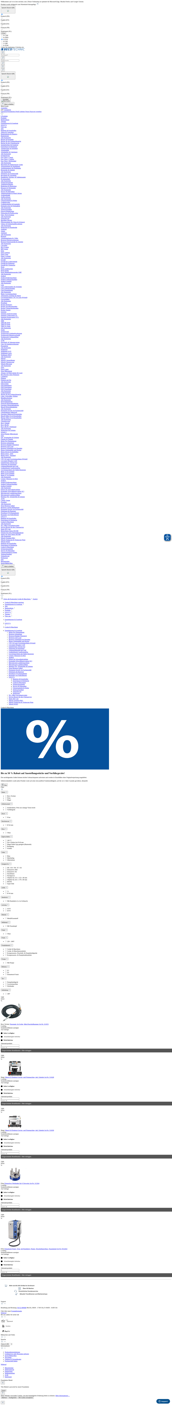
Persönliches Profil (13, 111)
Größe (4, 887)
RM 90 (9, 882)
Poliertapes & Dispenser (16, 672)
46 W (9, 911)
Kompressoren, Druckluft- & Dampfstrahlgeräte (22, 953)
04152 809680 (21, 1308)
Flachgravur (11, 876)
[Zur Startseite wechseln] (13, 50)
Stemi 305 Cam (14, 699)
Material (4, 914)
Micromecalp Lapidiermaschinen (19, 663)
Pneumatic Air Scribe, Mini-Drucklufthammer (24, 1024)
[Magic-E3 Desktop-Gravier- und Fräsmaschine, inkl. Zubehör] (15, 1075)
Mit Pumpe (10, 963)
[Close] (3, 1382)
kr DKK (6, 37)
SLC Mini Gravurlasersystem (18, 695)
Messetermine (9, 1368)
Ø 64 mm (10, 825)
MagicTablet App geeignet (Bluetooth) (19, 844)
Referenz (4, 967)
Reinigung (10, 846)
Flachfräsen (10, 874)
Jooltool (11, 657)
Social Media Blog (11, 1356)
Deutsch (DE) (5, 16)
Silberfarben (11, 860)
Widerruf (3, 1313)
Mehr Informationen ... (62, 1396)
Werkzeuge (16, 693)
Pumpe (4, 959)
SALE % (12, 677)
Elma (8, 798)
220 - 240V (10, 941)
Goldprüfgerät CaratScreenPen (18, 652)
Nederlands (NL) (6, 31)
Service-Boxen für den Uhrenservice (20, 697)
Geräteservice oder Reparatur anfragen (17, 1354)
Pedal (3, 930)
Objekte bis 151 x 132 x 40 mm (17, 878)
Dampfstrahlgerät (12, 982)
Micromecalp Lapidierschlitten (18, 664)
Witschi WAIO (13, 704)
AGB (6, 1375)
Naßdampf (5, 922)
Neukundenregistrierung (12, 1352)
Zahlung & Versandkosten (13, 1359)
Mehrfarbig (10, 858)
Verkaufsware (17, 691)
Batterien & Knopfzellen (20, 679)
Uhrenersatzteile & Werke (21, 688)
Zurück (4, 1390)
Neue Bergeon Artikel (16, 668)
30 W (9, 909)
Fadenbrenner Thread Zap (17, 647)
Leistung (4, 905)
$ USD (5, 41)
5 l (8, 891)
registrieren (7, 110)
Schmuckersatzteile (19, 684)
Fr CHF (5, 35)
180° (8, 994)
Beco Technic (11, 796)
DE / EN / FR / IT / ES (14, 868)
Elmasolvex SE (12, 872)
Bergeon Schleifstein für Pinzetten (19, 639)
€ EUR (5, 39)
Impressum (8, 1377)
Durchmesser (6, 821)
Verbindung (5, 990)
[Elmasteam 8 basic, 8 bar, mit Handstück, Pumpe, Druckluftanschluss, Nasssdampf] (15, 1247)
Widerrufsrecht (9, 1369)
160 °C (9, 840)
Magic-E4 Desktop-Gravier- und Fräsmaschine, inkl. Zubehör (24, 1130)
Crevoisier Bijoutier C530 (17, 645)
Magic (9, 800)
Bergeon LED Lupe (15, 638)
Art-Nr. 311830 (49, 1130)
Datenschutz (9, 1371)
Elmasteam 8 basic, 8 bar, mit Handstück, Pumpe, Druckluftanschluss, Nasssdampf (30, 1249)
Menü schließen (9, 104)
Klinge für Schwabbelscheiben (18, 659)
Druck (3, 813)
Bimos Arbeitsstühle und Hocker (19, 641)
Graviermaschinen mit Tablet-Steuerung (21, 654)
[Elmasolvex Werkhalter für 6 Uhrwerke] (15, 1181)
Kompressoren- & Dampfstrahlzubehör (19, 955)
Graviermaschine (12, 984)
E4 (8, 972)
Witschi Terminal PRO (16, 700)
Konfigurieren (13, 1397)
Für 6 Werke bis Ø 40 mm (15, 842)
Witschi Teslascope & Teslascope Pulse (21, 702)
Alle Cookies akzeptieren (26, 1397)
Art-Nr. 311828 (49, 1077)
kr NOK (6, 45)
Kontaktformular (16, 1311)
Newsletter (8, 1357)
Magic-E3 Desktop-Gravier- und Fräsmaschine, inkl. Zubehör (24, 1077)
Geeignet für (5, 864)
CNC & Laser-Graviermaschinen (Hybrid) (22, 643)
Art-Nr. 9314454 (62, 1249)
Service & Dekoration (19, 686)
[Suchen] (3, 57)
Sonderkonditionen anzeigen (10, 1028)
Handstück (5, 897)
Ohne (9, 833)
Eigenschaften (6, 836)
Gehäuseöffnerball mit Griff (17, 650)
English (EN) (5, 20)
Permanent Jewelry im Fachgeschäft (20, 670)
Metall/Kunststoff (12, 918)
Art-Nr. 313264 (34, 1183)
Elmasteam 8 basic (13, 974)
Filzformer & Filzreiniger (16, 648)
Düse (3, 829)
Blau (8, 856)
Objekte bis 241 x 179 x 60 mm (17, 880)
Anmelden (4, 108)
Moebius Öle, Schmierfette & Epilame (21, 666)
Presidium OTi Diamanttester (18, 673)
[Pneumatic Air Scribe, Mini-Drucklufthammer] (11, 1022)
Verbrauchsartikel (18, 690)
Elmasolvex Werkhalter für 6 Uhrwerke (17, 1183)
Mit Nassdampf (12, 926)
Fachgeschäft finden (11, 1361)
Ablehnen (4, 1397)
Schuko (9, 848)
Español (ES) (5, 24)
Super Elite (10, 884)
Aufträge (22, 111)
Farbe (3, 852)
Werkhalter (10, 986)
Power (4, 937)
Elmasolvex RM (12, 870)
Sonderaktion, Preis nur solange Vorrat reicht (21, 808)
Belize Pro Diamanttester (16, 632)
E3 (8, 970)
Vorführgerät (11, 810)
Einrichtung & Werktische (21, 681)
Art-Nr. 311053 (44, 1024)
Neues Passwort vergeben (33, 111)
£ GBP (5, 43)
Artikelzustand (6, 804)
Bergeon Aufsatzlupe (15, 634)
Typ (3, 978)
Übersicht (4, 111)
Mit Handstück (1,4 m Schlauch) (17, 901)
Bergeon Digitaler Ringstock (18, 636)
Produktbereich (6, 945)
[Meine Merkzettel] (2, 114)
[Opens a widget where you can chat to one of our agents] (163, 1401)
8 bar (8, 817)
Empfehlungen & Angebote (13, 630)
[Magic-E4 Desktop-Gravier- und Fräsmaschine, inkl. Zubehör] (15, 1128)
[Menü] (3, 52)
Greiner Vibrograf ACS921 (17, 656)
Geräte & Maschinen (19, 682)
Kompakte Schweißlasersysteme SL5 (20, 661)
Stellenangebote (10, 1373)
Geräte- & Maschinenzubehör (16, 951)
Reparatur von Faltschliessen (18, 675)
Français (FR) (5, 27)
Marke (4, 792)
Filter (5, 785)
